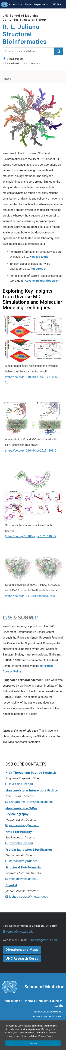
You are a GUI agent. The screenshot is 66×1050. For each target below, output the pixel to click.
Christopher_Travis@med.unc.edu (31, 802)
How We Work (38, 256)
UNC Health (12, 1000)
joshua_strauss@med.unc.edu (28, 896)
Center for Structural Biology (25, 19)
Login (59, 1005)
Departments (41, 4)
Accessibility (15, 4)
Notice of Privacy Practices (48, 1011)
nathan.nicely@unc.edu (24, 825)
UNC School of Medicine (21, 15)
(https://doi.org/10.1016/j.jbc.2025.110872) (31, 536)
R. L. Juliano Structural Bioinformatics (25, 34)
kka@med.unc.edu (21, 784)
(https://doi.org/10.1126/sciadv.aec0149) (30, 596)
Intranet (29, 1000)
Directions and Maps (21, 949)
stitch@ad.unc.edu (21, 843)
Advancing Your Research (42, 280)
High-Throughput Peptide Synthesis (30, 773)
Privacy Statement (51, 1000)
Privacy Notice (45, 1036)
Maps (28, 4)
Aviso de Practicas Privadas (48, 1016)
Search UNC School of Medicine (23, 63)
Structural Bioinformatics (23, 867)
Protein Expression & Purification (28, 850)
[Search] (58, 51)
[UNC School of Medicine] (33, 986)
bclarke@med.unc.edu (44, 940)
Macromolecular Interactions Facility (31, 790)
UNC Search (58, 4)
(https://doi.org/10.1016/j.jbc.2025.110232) (31, 450)
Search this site (15, 58)
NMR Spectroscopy (18, 832)
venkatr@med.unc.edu (23, 879)
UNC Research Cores (21, 958)
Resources (37, 268)
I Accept (33, 1043)
